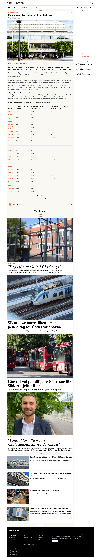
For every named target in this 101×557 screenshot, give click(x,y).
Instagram (41, 537)
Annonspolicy (12, 548)
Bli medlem (55, 540)
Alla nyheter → (40, 525)
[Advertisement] (84, 31)
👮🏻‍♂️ (22, 7)
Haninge (10, 134)
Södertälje (10, 114)
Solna (9, 163)
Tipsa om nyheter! (27, 537)
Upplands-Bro (11, 131)
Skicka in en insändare (28, 544)
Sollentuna (11, 144)
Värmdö (10, 191)
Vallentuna (11, 188)
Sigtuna (10, 118)
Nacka (10, 166)
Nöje (37, 7)
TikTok (40, 539)
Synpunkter (26, 542)
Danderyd (10, 172)
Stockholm (11, 137)
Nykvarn (10, 178)
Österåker (10, 169)
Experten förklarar (13, 539)
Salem (9, 153)
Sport (33, 7)
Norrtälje (10, 150)
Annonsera (25, 539)
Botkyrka (10, 111)
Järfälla (10, 121)
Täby (9, 185)
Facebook (41, 542)
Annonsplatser (12, 537)
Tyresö (10, 156)
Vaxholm (10, 182)
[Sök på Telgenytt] (90, 3)
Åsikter (28, 7)
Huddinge (10, 124)
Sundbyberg (11, 147)
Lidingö (10, 159)
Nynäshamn (11, 140)
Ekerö (9, 175)
